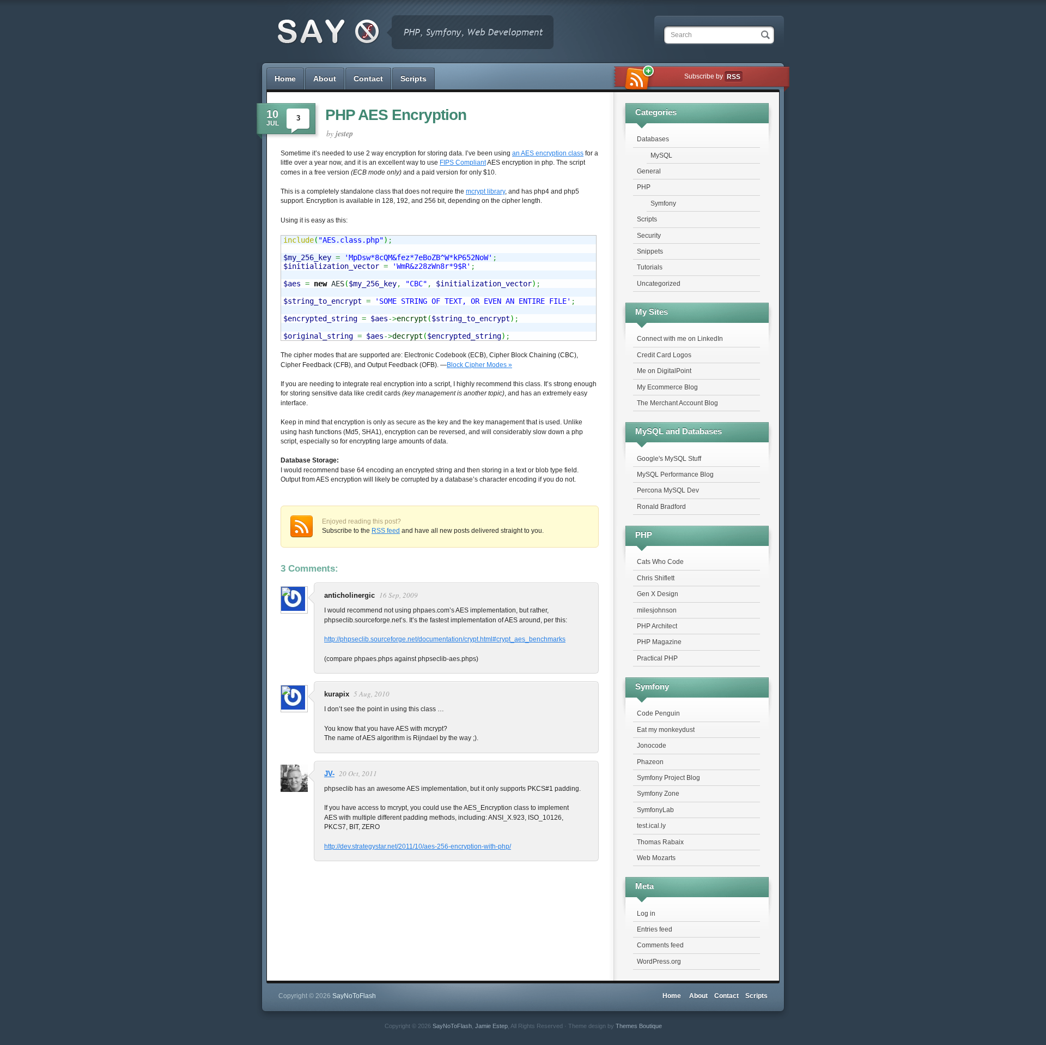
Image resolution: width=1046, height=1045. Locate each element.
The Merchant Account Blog (677, 403)
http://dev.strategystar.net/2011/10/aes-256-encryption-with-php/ (417, 846)
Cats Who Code (660, 562)
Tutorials (649, 267)
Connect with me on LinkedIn (680, 339)
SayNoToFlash (452, 1026)
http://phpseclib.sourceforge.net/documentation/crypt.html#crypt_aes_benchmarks (444, 639)
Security (649, 235)
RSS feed (386, 530)
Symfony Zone (658, 793)
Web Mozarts (656, 858)
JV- (329, 774)
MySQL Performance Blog (675, 474)
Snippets (650, 251)
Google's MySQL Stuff (669, 459)
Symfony (663, 203)
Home (285, 78)
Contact (368, 78)
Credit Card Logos (664, 355)
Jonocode (651, 745)
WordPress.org (659, 961)
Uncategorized (658, 283)
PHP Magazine (659, 642)
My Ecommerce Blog (667, 387)
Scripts (413, 78)
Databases (653, 139)
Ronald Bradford (661, 507)
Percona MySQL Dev (668, 490)
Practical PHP (657, 658)
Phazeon (650, 762)
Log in (646, 913)
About (324, 78)
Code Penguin (658, 713)
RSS (733, 77)
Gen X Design (657, 594)
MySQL (661, 155)
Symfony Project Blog (668, 778)
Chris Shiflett (655, 578)
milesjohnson (657, 610)
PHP (643, 187)
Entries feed (654, 929)
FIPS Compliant (463, 162)
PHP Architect (657, 626)
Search (681, 35)
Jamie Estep (491, 1026)
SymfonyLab (655, 810)
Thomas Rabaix (660, 842)
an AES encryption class (547, 153)
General (649, 171)
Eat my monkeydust (666, 730)
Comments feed (660, 945)
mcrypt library (485, 191)
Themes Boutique (639, 1026)
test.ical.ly (651, 826)
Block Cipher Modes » (479, 365)
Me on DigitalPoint (664, 371)
